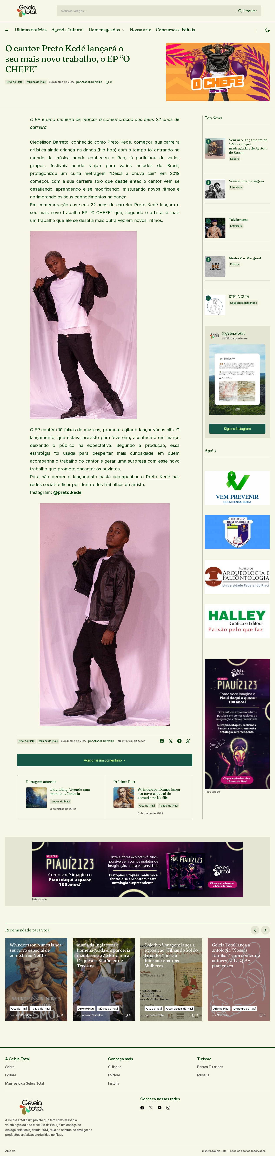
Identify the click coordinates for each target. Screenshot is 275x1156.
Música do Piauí (36, 82)
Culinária (114, 1067)
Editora (234, 158)
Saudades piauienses (243, 302)
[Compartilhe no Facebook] (162, 741)
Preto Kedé (158, 476)
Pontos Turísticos (210, 1067)
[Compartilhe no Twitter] (170, 741)
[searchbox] (146, 11)
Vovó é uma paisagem (246, 181)
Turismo (204, 1058)
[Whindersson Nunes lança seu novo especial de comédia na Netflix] (148, 797)
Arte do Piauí (14, 82)
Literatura (236, 187)
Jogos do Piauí (61, 801)
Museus (203, 1075)
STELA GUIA (239, 297)
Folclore (114, 1075)
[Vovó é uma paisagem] (215, 189)
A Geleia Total (17, 1058)
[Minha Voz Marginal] (215, 266)
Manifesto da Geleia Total (24, 1083)
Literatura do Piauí (244, 1008)
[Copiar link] (188, 741)
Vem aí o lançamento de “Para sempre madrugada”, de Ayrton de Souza (248, 146)
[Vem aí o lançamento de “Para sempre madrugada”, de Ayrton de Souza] (215, 148)
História (113, 1083)
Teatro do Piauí (168, 805)
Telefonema (238, 220)
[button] (7, 30)
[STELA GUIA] (215, 305)
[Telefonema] (215, 228)
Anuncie (10, 1151)
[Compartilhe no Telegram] (179, 741)
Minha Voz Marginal (245, 258)
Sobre (10, 1067)
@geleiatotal (233, 333)
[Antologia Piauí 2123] (237, 724)
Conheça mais (120, 1058)
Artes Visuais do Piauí (179, 1008)
